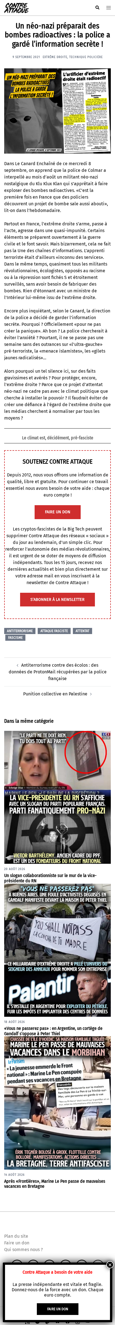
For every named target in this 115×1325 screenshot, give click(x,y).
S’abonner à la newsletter (57, 599)
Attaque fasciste (54, 631)
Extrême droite (55, 57)
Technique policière (86, 57)
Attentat (82, 631)
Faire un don (16, 1243)
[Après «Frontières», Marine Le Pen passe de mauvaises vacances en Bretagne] (57, 1102)
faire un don (57, 512)
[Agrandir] (103, 75)
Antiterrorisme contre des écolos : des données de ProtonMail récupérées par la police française (58, 671)
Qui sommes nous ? (23, 1249)
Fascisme (15, 638)
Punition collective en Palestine (55, 694)
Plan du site (16, 1236)
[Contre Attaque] (16, 7)
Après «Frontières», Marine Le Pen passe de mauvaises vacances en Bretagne (54, 1184)
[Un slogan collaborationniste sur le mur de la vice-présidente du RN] (57, 797)
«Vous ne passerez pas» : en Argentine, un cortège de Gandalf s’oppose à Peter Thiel (53, 1031)
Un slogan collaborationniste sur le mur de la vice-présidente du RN (50, 878)
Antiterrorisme (20, 631)
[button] (97, 8)
